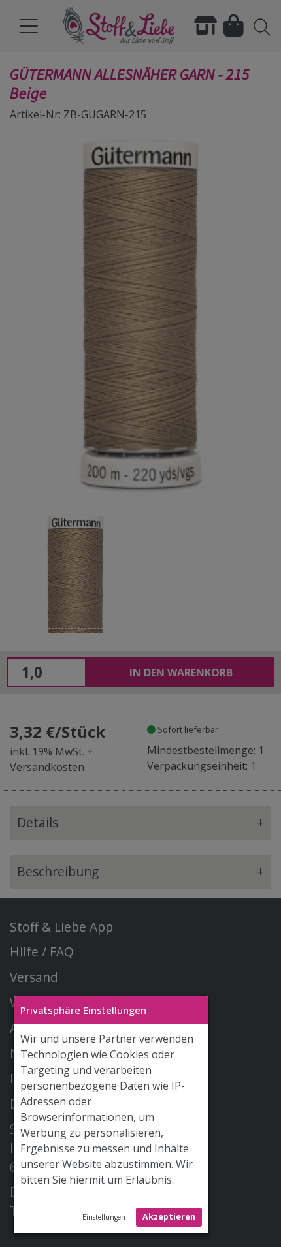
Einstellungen (103, 1217)
